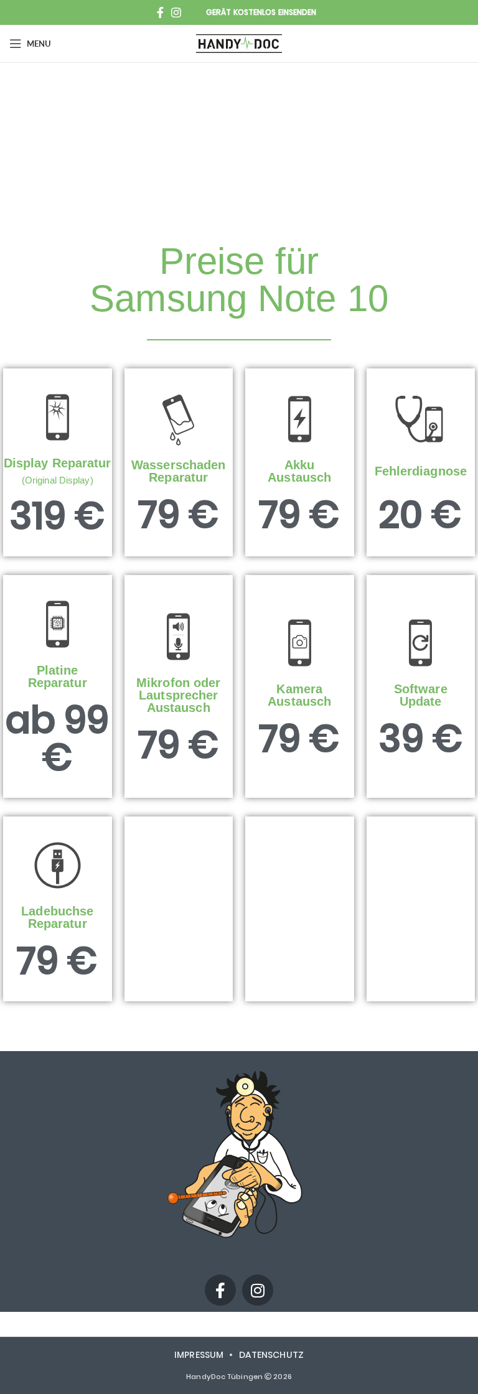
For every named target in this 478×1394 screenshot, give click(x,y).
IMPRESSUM (198, 1355)
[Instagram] (257, 1290)
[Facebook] (220, 1290)
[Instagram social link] (176, 12)
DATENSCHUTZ (271, 1355)
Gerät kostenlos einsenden (261, 12)
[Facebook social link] (160, 12)
